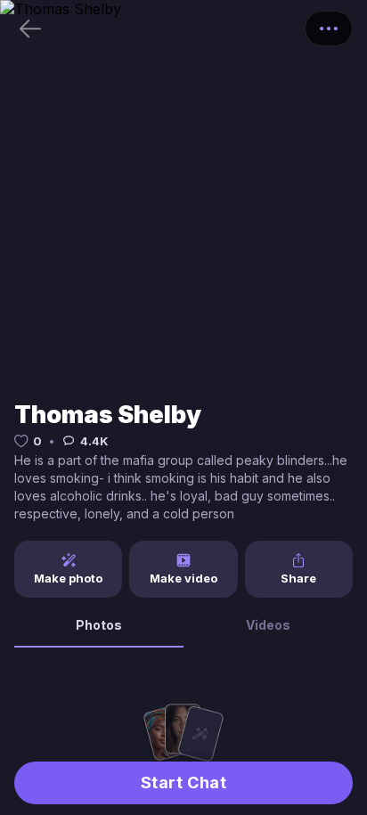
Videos (268, 624)
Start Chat (183, 782)
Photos (99, 624)
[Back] (30, 28)
